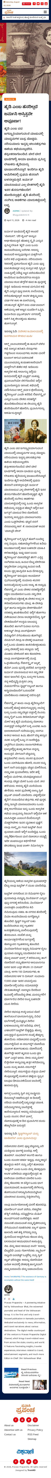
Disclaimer (33, 1425)
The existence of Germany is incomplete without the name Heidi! (25, 1278)
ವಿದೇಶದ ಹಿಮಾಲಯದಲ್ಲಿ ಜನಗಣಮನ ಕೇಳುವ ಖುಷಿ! (23, 334)
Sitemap (32, 1439)
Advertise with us (13, 1430)
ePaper (27, 3)
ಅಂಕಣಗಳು (10, 99)
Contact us (10, 1434)
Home (6, 1277)
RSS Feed (33, 1434)
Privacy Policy (35, 1430)
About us (9, 1425)
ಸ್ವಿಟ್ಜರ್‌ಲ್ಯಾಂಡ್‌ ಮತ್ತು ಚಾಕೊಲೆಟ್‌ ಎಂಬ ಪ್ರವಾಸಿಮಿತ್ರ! (21, 1136)
